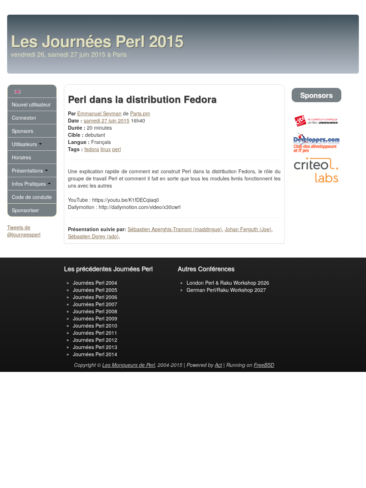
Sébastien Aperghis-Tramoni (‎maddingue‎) (175, 229)
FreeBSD (264, 364)
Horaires (21, 157)
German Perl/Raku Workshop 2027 (226, 289)
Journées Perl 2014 (95, 354)
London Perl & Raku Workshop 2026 (228, 282)
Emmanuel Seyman (99, 113)
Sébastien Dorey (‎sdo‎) (93, 236)
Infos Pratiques (29, 183)
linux (105, 149)
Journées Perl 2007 (95, 304)
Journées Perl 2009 (95, 318)
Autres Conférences (206, 268)
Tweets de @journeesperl (23, 231)
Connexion (24, 117)
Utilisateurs (25, 144)
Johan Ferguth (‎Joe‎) (248, 229)
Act (218, 364)
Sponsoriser (25, 210)
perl (116, 149)
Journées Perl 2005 (95, 289)
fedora (91, 149)
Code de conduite (32, 196)
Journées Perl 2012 (95, 339)
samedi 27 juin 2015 (106, 120)
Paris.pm (140, 113)
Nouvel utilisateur (31, 104)
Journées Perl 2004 (95, 282)
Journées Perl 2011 (95, 332)
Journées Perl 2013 (95, 346)
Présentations (28, 170)
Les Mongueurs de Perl (128, 364)
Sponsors (22, 130)
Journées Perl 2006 (95, 296)
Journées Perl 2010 (95, 325)
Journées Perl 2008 (95, 311)
